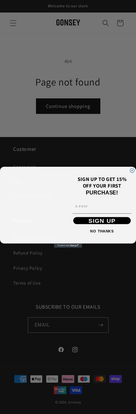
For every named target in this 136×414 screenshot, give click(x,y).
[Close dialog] (132, 163)
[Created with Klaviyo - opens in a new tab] (68, 252)
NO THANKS (102, 231)
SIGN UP (102, 220)
